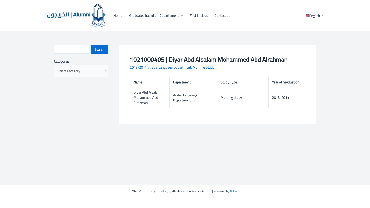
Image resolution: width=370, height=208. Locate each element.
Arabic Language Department (169, 67)
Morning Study (203, 67)
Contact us (222, 15)
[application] (181, 15)
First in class (199, 15)
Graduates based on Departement (154, 15)
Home (118, 15)
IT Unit (234, 191)
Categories (61, 61)
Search (99, 49)
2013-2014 (138, 67)
